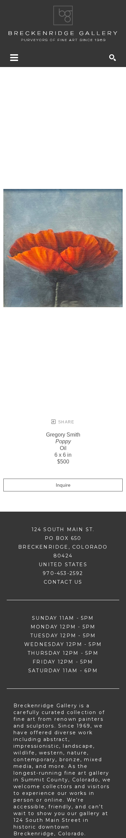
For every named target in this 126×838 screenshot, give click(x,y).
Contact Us (63, 582)
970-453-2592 (63, 573)
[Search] (112, 57)
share (66, 422)
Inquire (63, 485)
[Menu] (14, 57)
